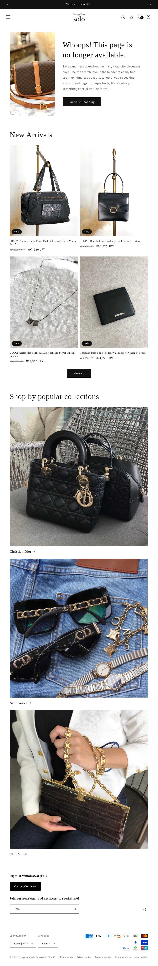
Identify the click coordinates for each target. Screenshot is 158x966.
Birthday (90, 480)
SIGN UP (114, 521)
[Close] (145, 434)
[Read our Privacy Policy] (141, 508)
